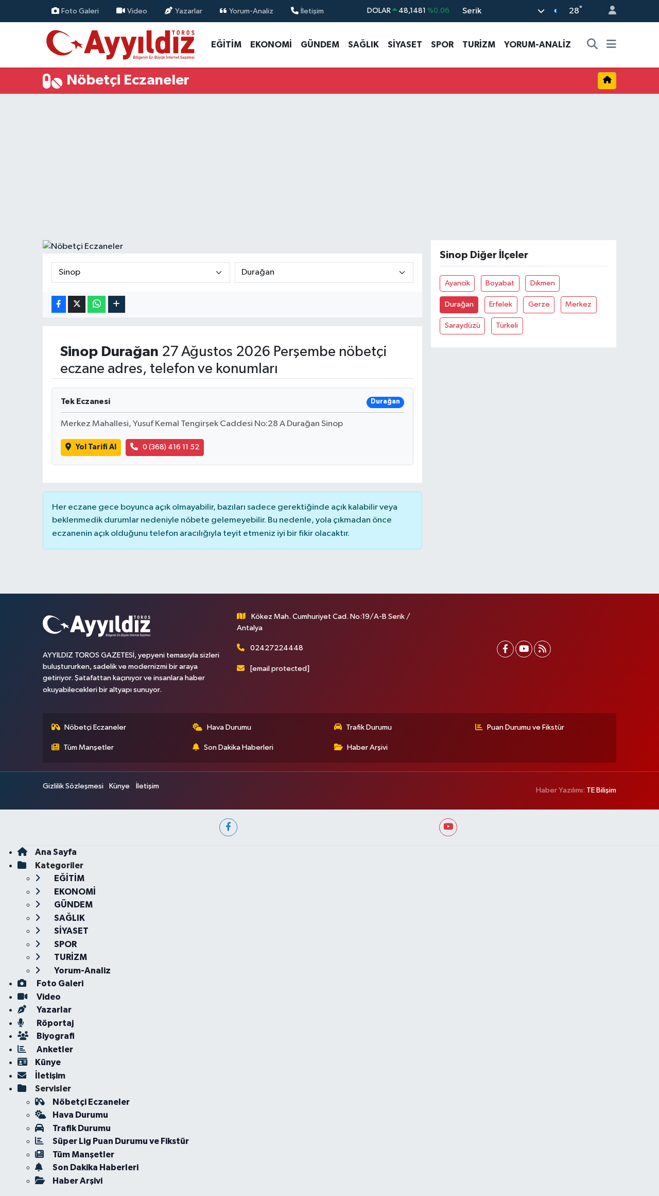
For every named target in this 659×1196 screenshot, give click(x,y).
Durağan (459, 304)
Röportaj (54, 1023)
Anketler (54, 1049)
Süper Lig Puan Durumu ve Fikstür (121, 1141)
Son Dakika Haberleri (238, 747)
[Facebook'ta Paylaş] (58, 304)
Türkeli (507, 325)
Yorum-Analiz (251, 10)
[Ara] (592, 45)
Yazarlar (188, 10)
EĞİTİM (226, 44)
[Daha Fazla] (116, 304)
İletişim (312, 10)
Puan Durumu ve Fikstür (525, 727)
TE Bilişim (601, 790)
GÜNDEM (320, 44)
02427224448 (276, 648)
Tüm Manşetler (88, 747)
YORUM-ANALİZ (537, 44)
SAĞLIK (363, 44)
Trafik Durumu (369, 727)
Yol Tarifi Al (96, 447)
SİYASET (405, 44)
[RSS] (542, 649)
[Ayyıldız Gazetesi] (121, 44)
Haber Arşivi (367, 747)
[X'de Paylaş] (76, 304)
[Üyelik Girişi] (608, 11)
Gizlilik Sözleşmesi (73, 786)
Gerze (539, 304)
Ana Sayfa (56, 852)
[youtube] (448, 827)
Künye (119, 786)
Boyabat (499, 283)
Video (137, 10)
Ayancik (457, 283)
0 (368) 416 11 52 (171, 447)
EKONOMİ (271, 44)
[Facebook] (505, 649)
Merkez (578, 304)
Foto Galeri (80, 10)
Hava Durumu (229, 727)
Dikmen (542, 283)
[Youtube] (523, 649)
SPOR (442, 44)
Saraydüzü (462, 325)
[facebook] (228, 827)
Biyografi (55, 1036)
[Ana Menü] (611, 45)
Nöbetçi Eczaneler (95, 727)
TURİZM (478, 44)
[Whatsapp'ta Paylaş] (97, 304)
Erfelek (500, 304)
